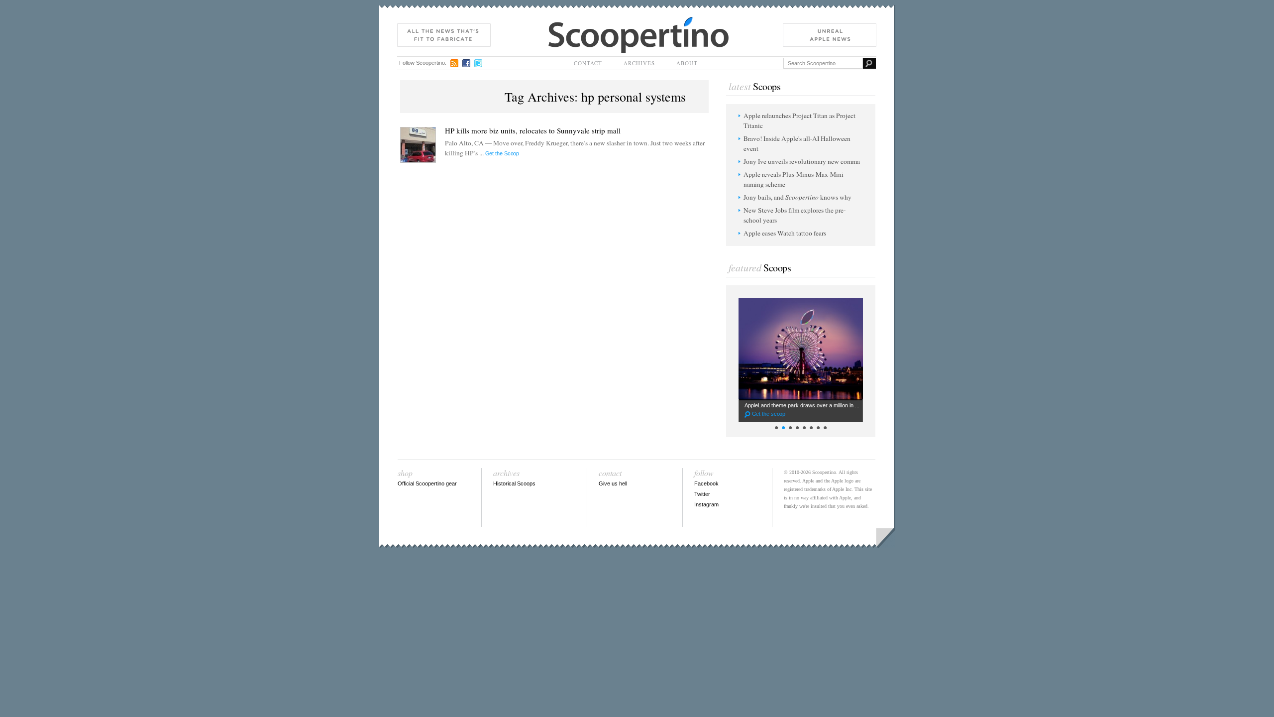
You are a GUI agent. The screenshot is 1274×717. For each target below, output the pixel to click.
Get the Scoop (502, 153)
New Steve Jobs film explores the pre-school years (794, 215)
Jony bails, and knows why (797, 197)
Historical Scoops (514, 483)
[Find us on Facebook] (466, 63)
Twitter (702, 494)
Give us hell (613, 483)
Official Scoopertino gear (427, 483)
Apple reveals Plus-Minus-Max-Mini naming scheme (793, 179)
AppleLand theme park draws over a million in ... (801, 409)
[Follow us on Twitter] (478, 63)
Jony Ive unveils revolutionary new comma (801, 161)
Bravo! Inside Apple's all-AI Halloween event (796, 143)
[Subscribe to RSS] (454, 63)
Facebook (706, 483)
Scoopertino (565, 21)
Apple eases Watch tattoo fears (784, 233)
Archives (639, 63)
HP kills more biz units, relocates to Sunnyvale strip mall (533, 130)
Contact (588, 63)
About (687, 63)
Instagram (706, 504)
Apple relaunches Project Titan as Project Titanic (799, 120)
